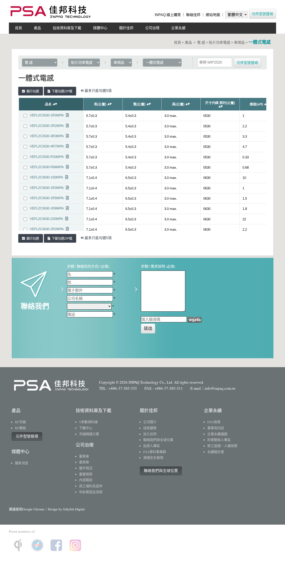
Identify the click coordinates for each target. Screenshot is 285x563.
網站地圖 (213, 15)
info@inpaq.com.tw (220, 388)
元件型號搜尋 (262, 13)
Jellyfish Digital (74, 509)
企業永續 (178, 28)
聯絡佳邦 (193, 15)
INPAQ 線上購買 (168, 15)
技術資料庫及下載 (67, 28)
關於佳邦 (126, 28)
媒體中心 (100, 28)
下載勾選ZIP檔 (62, 91)
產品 (37, 28)
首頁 (18, 28)
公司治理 (152, 28)
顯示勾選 (32, 91)
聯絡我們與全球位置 (161, 471)
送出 (148, 328)
